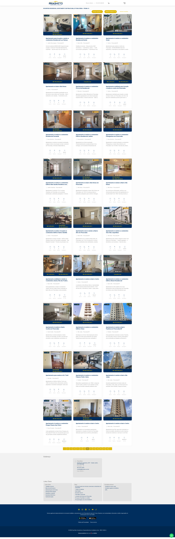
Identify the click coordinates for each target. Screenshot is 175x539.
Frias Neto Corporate (80, 494)
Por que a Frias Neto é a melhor (82, 498)
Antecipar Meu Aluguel (51, 491)
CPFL (106, 489)
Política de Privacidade (83, 522)
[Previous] (45, 23)
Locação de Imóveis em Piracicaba (83, 496)
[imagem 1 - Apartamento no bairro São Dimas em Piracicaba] (87, 167)
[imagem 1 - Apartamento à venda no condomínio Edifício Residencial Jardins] (87, 119)
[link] (66, 3)
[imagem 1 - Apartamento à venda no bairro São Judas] (117, 360)
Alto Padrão (78, 491)
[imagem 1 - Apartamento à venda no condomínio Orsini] (117, 23)
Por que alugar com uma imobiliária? (83, 499)
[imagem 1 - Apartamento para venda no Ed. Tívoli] (57, 360)
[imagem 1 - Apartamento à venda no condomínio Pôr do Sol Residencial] (87, 71)
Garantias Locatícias (50, 493)
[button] (108, 3)
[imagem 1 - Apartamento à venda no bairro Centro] (87, 264)
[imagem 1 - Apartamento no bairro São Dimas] (57, 71)
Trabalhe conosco (50, 486)
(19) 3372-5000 (99, 3)
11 (90, 448)
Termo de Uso (93, 522)
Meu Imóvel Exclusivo (51, 488)
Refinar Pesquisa (110, 11)
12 (94, 448)
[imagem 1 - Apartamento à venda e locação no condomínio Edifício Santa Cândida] (57, 215)
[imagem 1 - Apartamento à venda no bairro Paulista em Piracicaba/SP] (117, 312)
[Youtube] (92, 509)
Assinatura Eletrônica (50, 495)
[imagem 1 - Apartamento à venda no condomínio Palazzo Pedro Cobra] (87, 360)
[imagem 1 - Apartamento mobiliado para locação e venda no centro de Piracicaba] (117, 71)
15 (104, 448)
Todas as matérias (79, 489)
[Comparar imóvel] (70, 18)
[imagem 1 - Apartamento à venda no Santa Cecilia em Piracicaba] (57, 312)
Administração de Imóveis (52, 489)
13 (97, 448)
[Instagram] (82, 509)
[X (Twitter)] (89, 509)
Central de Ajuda (49, 496)
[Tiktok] (96, 509)
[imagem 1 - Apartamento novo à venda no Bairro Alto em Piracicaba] (87, 215)
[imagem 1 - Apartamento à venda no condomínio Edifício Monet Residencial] (117, 264)
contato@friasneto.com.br (83, 469)
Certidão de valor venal (110, 486)
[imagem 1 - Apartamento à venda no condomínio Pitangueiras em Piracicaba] (117, 119)
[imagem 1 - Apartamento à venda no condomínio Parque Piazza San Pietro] (57, 408)
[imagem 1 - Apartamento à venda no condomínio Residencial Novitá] (87, 23)
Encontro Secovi (79, 492)
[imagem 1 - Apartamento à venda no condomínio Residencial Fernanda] (57, 119)
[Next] (69, 23)
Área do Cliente (89, 3)
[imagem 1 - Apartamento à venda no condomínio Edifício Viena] (87, 312)
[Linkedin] (85, 509)
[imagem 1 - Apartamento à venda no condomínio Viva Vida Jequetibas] (117, 215)
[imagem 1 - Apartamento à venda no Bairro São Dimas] (117, 167)
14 (100, 448)
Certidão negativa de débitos (112, 488)
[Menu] (124, 3)
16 (107, 448)
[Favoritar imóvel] (70, 16)
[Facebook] (79, 509)
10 (87, 448)
